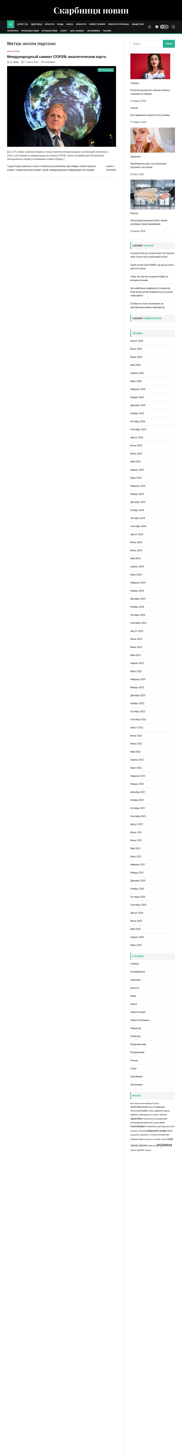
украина (164, 1145)
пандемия (134, 1135)
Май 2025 (135, 461)
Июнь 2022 (136, 743)
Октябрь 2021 (137, 808)
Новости (81, 24)
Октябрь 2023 (137, 615)
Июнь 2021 (136, 840)
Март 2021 (136, 856)
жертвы (134, 1114)
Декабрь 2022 (137, 695)
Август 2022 (136, 727)
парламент (145, 1135)
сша (170, 1139)
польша (153, 1135)
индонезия (162, 1119)
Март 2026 (136, 381)
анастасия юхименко (144, 1103)
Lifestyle (22, 24)
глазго (35, 166)
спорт (157, 1139)
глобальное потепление (52, 166)
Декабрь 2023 (137, 598)
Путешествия (49, 31)
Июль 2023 (136, 639)
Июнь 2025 (136, 453)
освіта (169, 1131)
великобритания (139, 1107)
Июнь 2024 (136, 550)
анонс (156, 1103)
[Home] (10, 24)
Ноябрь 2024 (137, 510)
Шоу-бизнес (77, 31)
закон (156, 1115)
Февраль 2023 (137, 679)
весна (151, 1107)
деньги (159, 1110)
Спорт (63, 31)
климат (11, 170)
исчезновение (136, 1122)
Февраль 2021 (137, 864)
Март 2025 (136, 478)
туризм (142, 1145)
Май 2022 (135, 752)
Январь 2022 (137, 784)
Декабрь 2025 (137, 405)
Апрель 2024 (137, 566)
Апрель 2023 (137, 663)
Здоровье (36, 24)
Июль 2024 (136, 542)
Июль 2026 (136, 349)
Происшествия (30, 31)
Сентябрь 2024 (138, 526)
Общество (138, 24)
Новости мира (97, 24)
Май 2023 (135, 655)
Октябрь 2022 (137, 711)
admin (16, 62)
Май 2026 (135, 365)
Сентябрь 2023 (138, 623)
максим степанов (138, 1131)
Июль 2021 (136, 832)
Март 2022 (136, 768)
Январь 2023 (137, 687)
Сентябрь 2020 (138, 905)
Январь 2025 (137, 494)
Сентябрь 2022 (138, 719)
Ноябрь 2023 (137, 606)
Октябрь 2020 (137, 896)
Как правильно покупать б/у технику (150, 115)
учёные (133, 1150)
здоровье (136, 1118)
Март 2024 (136, 574)
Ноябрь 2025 (137, 413)
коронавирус (138, 1126)
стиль (163, 1139)
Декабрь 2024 (137, 502)
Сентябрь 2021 (138, 816)
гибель (152, 1111)
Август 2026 (136, 341)
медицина (152, 1130)
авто (132, 1103)
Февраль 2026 (137, 389)
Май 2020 (135, 929)
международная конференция (65, 170)
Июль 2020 (136, 921)
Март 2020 (136, 945)
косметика (151, 1126)
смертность (149, 1139)
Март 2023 (136, 671)
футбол (141, 1150)
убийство (152, 1146)
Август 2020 (136, 913)
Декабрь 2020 (137, 880)
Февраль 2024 (137, 582)
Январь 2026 (137, 397)
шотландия (88, 170)
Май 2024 (135, 558)
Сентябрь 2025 (138, 429)
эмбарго (148, 1150)
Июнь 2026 (136, 357)
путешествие (163, 1135)
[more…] (60, 159)
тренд (133, 1145)
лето (172, 1126)
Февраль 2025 (137, 486)
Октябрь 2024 (137, 518)
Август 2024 (136, 534)
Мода (60, 24)
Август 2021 (136, 824)
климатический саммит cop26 (32, 170)
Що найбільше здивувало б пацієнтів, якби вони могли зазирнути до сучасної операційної (151, 292)
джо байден (72, 166)
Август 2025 (136, 437)
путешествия (136, 1139)
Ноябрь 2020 (137, 889)
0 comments (49, 62)
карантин (148, 1122)
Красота (50, 24)
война (145, 1110)
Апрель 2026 (137, 373)
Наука (69, 24)
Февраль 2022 (137, 776)
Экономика (93, 31)
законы (163, 1114)
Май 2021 (135, 848)
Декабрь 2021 (137, 792)
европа (167, 1111)
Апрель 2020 (137, 937)
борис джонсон (23, 166)
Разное (107, 31)
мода (163, 1130)
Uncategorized (137, 972)
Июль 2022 (136, 735)
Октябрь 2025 (137, 421)
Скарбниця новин (91, 10)
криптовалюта (163, 1127)
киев (162, 1122)
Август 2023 (136, 631)
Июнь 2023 (136, 647)
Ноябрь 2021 (137, 800)
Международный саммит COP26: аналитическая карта (56, 56)
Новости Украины (118, 24)
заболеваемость (146, 1115)
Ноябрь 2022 (137, 703)
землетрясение (150, 1119)
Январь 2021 (137, 872)
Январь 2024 (137, 590)
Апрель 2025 (137, 470)
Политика (12, 31)
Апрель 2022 (137, 760)
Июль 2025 (136, 445)
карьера (156, 1123)
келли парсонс (88, 166)
